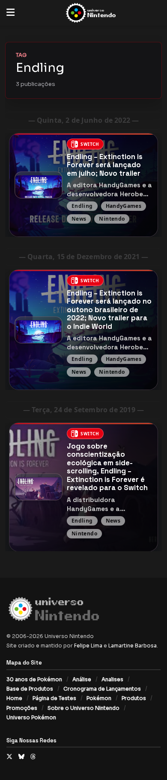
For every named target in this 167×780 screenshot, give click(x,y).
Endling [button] (82, 206)
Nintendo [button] (112, 218)
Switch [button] (90, 144)
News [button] (79, 218)
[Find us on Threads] (33, 756)
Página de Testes (54, 698)
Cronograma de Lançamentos (102, 688)
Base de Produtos (29, 688)
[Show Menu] (10, 13)
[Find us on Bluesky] (21, 756)
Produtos (134, 698)
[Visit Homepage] (90, 13)
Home (14, 698)
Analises (112, 679)
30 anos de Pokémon (34, 679)
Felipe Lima (88, 645)
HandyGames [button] (124, 206)
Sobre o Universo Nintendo (83, 708)
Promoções (21, 708)
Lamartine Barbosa (132, 645)
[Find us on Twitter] (9, 756)
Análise (81, 679)
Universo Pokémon (31, 717)
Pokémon (98, 698)
